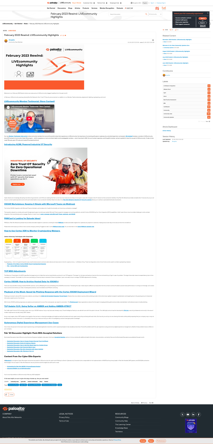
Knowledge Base (121, 428)
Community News (13, 385)
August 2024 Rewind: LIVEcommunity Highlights (176, 51)
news (59, 385)
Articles (77, 8)
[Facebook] (199, 414)
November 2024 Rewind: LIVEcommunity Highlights (177, 39)
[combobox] (128, 14)
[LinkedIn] (193, 414)
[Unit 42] (129, 8)
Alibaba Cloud (167, 89)
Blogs (70, 8)
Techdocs (119, 431)
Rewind (46, 381)
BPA (165, 103)
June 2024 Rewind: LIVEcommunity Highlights (175, 63)
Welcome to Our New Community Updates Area (176, 45)
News (26, 23)
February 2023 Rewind (34, 385)
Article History (167, 130)
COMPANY (7, 414)
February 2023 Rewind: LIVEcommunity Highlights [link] (44, 23)
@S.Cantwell (129, 136)
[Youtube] (188, 414)
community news (15, 381)
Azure (165, 96)
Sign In (152, 3)
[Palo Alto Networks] (30, 409)
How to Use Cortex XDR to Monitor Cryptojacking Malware (32, 231)
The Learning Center (123, 424)
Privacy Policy (117, 440)
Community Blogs (121, 417)
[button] (143, 441)
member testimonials (33, 381)
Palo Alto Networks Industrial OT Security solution (77, 199)
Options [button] (152, 40)
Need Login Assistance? (203, 26)
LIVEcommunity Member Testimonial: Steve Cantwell (29, 101)
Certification (167, 106)
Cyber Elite (23, 385)
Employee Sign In (161, 3)
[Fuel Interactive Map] (157, 8)
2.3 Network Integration (169, 85)
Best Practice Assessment (170, 99)
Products (86, 8)
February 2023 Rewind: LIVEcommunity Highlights (31, 35)
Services (94, 8)
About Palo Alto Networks (12, 417)
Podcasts (120, 8)
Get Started (51, 8)
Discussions (62, 8)
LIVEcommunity (7, 23)
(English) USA (137, 3)
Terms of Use (64, 421)
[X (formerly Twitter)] (182, 414)
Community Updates (169, 47)
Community (166, 110)
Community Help (121, 421)
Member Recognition (107, 8)
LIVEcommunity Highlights (49, 385)
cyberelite (23, 381)
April (165, 92)
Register (145, 3)
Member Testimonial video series (18, 136)
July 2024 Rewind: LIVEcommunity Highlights (175, 57)
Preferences (161, 441)
